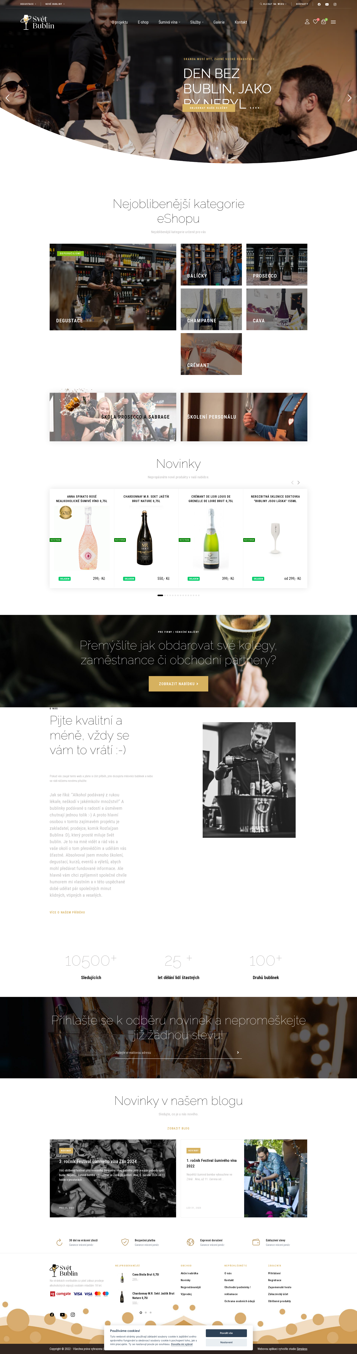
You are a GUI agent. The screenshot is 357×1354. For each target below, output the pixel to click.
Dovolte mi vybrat (182, 1344)
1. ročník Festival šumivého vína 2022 (212, 1178)
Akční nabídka (189, 1273)
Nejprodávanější (191, 1287)
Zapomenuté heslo (279, 1287)
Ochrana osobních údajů (239, 1301)
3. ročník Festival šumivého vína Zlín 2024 (113, 1178)
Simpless (302, 1349)
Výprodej (186, 1294)
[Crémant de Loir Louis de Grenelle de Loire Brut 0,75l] (211, 538)
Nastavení (226, 1342)
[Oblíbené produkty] (315, 21)
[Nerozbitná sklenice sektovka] (275, 538)
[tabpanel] (82, 538)
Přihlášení (274, 1273)
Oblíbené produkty (279, 1301)
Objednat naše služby (209, 108)
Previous (292, 483)
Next (298, 483)
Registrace (275, 1280)
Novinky (185, 1280)
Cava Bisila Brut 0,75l (145, 1274)
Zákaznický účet (278, 1294)
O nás (227, 1273)
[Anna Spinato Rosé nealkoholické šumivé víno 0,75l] (82, 538)
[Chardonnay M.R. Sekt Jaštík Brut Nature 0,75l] (146, 538)
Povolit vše (226, 1333)
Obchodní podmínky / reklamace (237, 1291)
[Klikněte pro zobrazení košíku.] (323, 21)
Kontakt (229, 1280)
